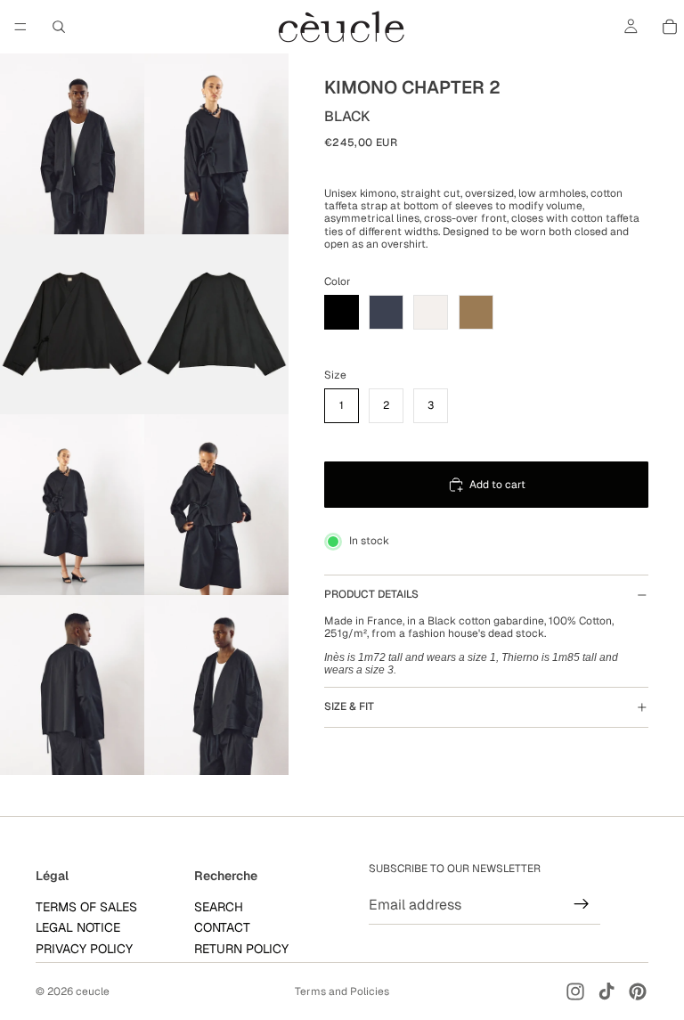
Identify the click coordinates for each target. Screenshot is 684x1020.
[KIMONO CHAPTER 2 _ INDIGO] (386, 312)
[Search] (58, 26)
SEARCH (218, 906)
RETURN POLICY (241, 948)
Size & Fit (349, 706)
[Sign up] (581, 904)
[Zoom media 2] (216, 143)
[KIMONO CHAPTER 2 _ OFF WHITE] (430, 312)
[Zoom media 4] (216, 324)
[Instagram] (575, 991)
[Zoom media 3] (72, 324)
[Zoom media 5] (72, 504)
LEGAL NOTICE (78, 927)
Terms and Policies (342, 991)
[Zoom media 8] (216, 685)
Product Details (371, 594)
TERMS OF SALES (86, 906)
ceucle (93, 991)
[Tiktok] (606, 991)
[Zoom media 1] (72, 143)
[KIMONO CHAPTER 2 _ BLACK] (341, 312)
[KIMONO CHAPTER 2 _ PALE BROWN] (476, 312)
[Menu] (20, 26)
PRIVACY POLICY (84, 948)
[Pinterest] (637, 991)
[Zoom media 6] (216, 504)
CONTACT (222, 927)
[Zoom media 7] (72, 685)
